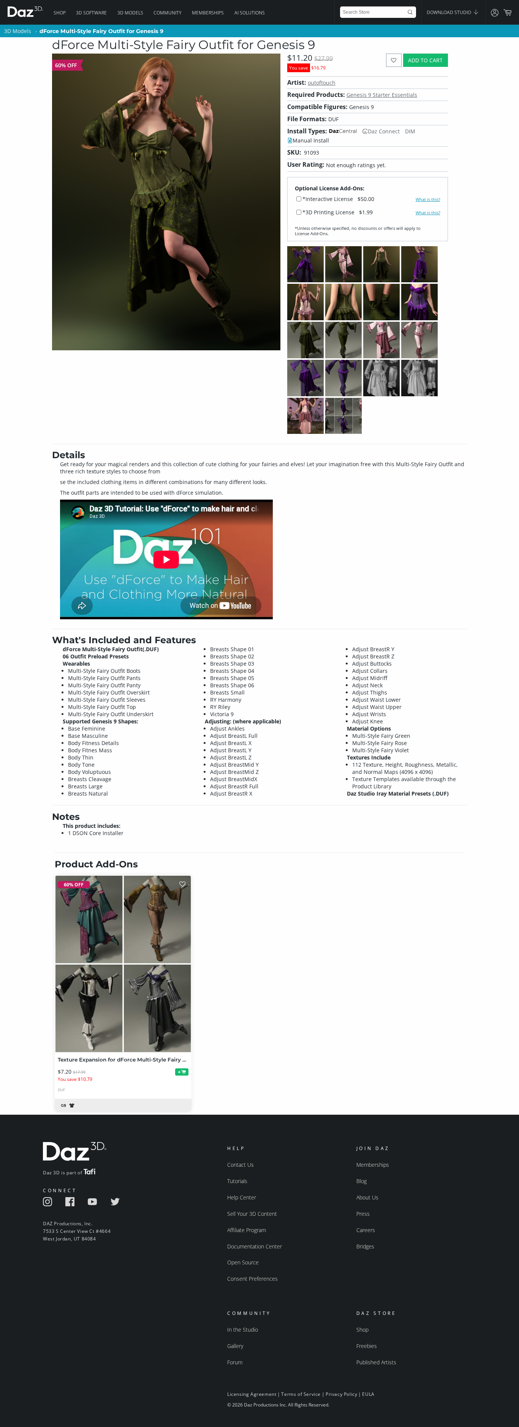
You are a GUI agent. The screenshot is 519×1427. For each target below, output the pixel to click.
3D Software (91, 12)
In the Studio (242, 1329)
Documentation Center (254, 1246)
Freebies (366, 1345)
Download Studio (449, 12)
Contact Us (240, 1164)
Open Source (243, 1262)
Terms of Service (301, 1394)
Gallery (235, 1345)
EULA (368, 1394)
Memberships (208, 12)
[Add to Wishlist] (394, 60)
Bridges (365, 1246)
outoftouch (321, 82)
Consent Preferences (252, 1278)
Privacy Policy (341, 1394)
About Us (367, 1197)
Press (363, 1213)
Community (167, 12)
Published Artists (376, 1362)
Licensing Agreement (251, 1394)
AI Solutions (249, 12)
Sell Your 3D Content (252, 1213)
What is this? (428, 199)
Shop (60, 12)
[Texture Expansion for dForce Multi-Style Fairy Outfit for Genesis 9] (123, 964)
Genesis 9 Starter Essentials (382, 94)
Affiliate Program (246, 1230)
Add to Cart (425, 60)
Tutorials (237, 1181)
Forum (234, 1362)
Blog (361, 1181)
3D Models (130, 12)
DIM (410, 131)
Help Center (241, 1197)
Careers (365, 1230)
